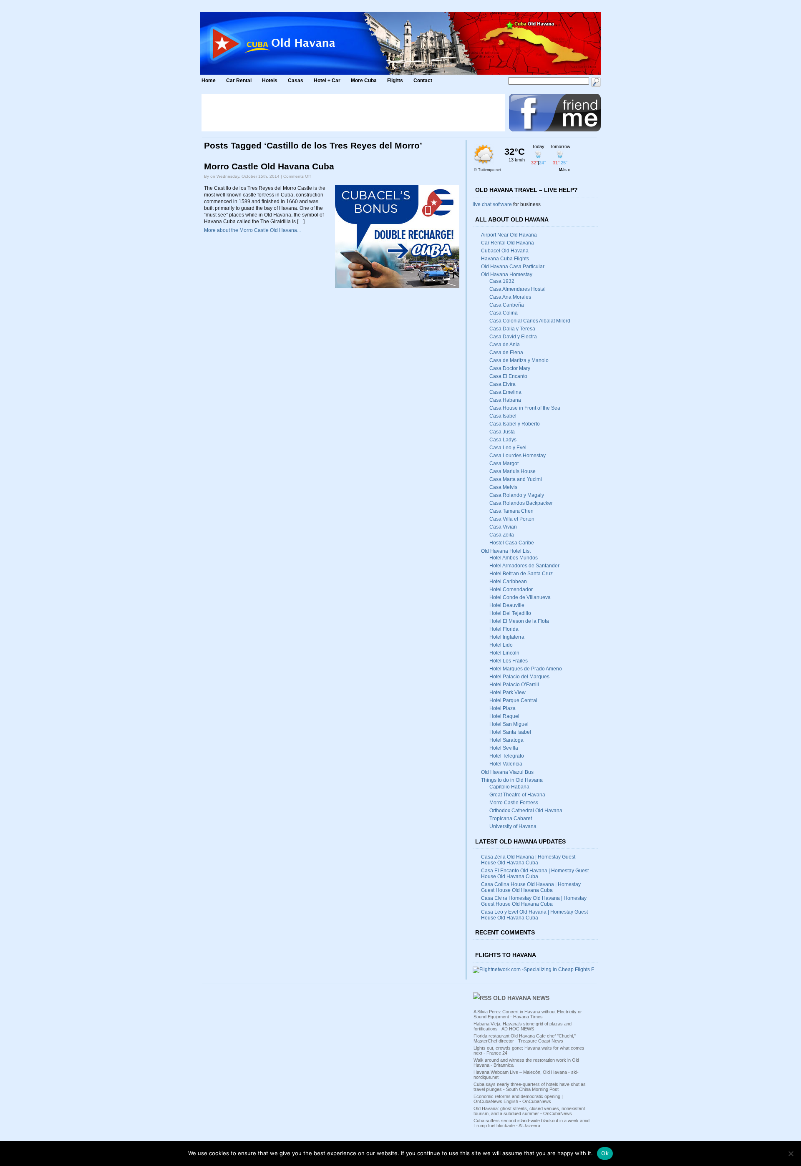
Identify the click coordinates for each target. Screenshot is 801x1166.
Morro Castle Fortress (513, 803)
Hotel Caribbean (508, 581)
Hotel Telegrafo (506, 756)
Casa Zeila (501, 535)
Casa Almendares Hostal (517, 289)
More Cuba (364, 80)
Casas (295, 80)
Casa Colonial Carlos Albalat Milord (529, 321)
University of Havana (513, 826)
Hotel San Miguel (509, 724)
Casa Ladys (502, 440)
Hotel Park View (507, 692)
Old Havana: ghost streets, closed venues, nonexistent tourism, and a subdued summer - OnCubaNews (529, 1111)
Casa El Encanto (508, 376)
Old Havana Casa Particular (512, 266)
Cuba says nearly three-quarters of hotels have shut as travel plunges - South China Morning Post (530, 1087)
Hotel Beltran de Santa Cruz (521, 574)
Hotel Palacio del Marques (519, 677)
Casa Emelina (505, 392)
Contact (422, 80)
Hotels (269, 80)
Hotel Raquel (504, 716)
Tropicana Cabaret (510, 818)
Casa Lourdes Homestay (517, 455)
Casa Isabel (502, 416)
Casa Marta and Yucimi (515, 479)
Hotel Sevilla (503, 748)
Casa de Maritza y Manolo (519, 360)
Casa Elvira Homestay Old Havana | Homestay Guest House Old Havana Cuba (534, 901)
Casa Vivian (503, 527)
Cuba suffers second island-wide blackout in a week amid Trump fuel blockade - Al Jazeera (531, 1123)
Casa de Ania (504, 345)
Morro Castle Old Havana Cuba (269, 166)
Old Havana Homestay (506, 274)
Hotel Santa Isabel (510, 732)
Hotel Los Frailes (508, 661)
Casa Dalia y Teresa (512, 329)
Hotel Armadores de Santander (524, 566)
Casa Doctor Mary (509, 368)
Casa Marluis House (512, 471)
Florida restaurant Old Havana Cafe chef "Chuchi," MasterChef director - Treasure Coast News (525, 1038)
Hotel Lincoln (504, 653)
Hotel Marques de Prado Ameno (525, 669)
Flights (395, 80)
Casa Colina (503, 313)
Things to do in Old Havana (512, 780)
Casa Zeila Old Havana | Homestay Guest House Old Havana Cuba (528, 860)
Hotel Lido (501, 645)
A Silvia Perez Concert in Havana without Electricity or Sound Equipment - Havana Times (528, 1014)
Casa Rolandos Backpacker (521, 503)
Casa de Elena (506, 352)
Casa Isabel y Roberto (514, 424)
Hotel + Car (327, 80)
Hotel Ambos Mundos (513, 558)
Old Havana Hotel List (506, 551)
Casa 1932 (501, 281)
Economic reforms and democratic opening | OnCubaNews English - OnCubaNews (518, 1099)
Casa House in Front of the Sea (524, 408)
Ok (605, 1153)
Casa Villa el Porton (511, 519)
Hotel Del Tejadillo (510, 613)
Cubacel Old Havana (505, 251)
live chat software (492, 204)
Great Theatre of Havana (517, 795)
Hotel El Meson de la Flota (519, 621)
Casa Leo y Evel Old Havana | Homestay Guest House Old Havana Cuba (534, 915)
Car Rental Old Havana (507, 243)
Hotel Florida (504, 629)
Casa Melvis (503, 487)
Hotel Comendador (511, 589)
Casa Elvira (502, 384)
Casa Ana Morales (510, 297)
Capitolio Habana (509, 787)
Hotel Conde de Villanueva (520, 597)
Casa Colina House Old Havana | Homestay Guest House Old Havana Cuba (531, 887)
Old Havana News (521, 998)
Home (209, 80)
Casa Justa (502, 432)
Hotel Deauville (506, 605)
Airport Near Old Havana (509, 235)
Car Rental (239, 80)
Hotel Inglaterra (506, 637)
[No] (790, 1153)
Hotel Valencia (505, 764)
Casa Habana (505, 400)
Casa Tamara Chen (511, 511)
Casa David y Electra (513, 337)
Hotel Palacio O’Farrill (514, 685)
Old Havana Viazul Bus (507, 772)
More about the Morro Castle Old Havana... (252, 230)
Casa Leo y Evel (507, 448)
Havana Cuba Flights (505, 259)
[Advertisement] (353, 112)
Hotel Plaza (502, 708)
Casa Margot (504, 463)
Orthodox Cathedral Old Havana (525, 810)
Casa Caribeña (506, 305)
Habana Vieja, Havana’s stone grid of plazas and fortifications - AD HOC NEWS (523, 1026)
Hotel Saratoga (506, 740)
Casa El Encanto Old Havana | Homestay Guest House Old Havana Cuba (535, 873)
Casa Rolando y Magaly (516, 495)
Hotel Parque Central (513, 700)
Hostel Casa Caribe (511, 543)
